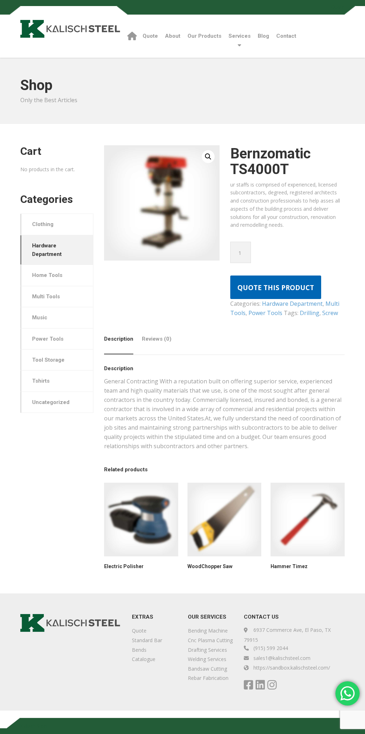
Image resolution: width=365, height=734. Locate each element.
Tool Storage (48, 360)
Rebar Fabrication (208, 678)
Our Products (204, 36)
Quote (338, 7)
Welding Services (207, 659)
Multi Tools (46, 296)
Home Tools (47, 275)
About (172, 36)
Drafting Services (207, 649)
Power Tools (265, 313)
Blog (263, 36)
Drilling (309, 313)
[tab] (120, 341)
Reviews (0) (156, 339)
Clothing (42, 224)
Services (239, 36)
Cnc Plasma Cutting (210, 640)
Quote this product (275, 287)
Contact (286, 36)
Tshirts (41, 381)
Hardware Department (292, 304)
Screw (330, 313)
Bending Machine (208, 630)
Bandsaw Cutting (207, 668)
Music (39, 317)
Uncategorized (51, 402)
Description (118, 339)
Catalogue (143, 659)
